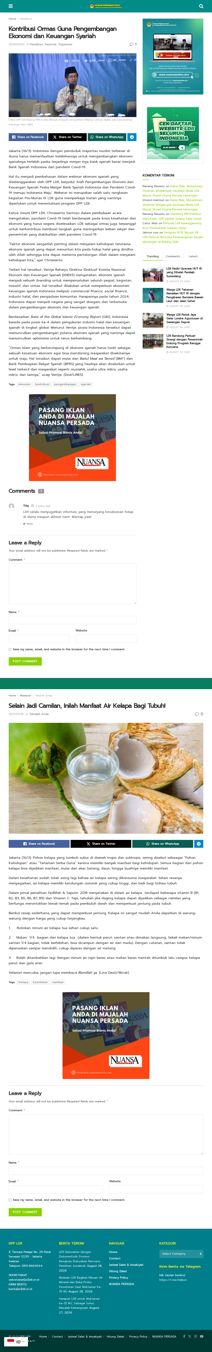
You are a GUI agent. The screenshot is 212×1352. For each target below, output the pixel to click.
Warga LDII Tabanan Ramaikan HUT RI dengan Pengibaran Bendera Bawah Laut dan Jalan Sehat (184, 295)
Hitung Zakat (118, 1271)
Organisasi (65, 44)
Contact (114, 1258)
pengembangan (65, 384)
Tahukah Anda (43, 695)
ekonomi (25, 384)
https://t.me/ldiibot (173, 1280)
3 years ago (43, 506)
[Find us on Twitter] (189, 1336)
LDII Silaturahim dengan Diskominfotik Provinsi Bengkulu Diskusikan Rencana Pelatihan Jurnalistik (79, 1259)
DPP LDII (25, 1336)
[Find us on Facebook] (184, 1336)
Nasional (50, 44)
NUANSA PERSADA (121, 1284)
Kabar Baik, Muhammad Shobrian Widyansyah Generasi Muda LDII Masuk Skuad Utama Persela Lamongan (172, 191)
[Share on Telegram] (131, 137)
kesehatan (40, 982)
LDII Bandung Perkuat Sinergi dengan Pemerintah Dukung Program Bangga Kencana (184, 341)
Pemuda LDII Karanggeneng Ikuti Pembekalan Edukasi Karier (172, 225)
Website (81, 630)
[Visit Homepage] (106, 6)
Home (12, 19)
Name (14, 612)
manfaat (58, 982)
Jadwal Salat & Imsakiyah (126, 1265)
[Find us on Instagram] (195, 1336)
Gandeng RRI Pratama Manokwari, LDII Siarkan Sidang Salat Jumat (172, 216)
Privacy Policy (118, 1277)
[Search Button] (201, 6)
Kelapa (23, 982)
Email (14, 631)
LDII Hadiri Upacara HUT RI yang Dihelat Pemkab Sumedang (184, 272)
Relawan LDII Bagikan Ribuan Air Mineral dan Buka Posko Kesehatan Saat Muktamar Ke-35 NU (81, 1284)
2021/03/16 (16, 714)
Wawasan (25, 695)
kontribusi (42, 384)
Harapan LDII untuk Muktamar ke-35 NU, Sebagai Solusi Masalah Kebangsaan (79, 1303)
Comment (17, 560)
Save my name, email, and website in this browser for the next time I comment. (69, 649)
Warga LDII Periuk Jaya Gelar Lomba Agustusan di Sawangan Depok (184, 318)
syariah (86, 384)
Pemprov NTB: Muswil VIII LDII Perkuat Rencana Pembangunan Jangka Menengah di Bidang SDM (173, 237)
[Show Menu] (11, 6)
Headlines (26, 19)
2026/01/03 (16, 44)
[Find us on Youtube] (201, 1336)
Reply (29, 524)
